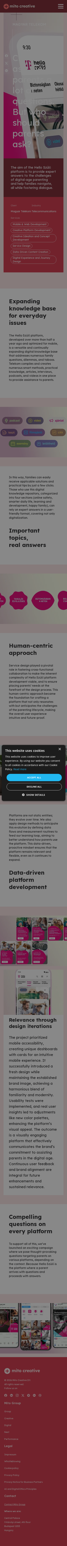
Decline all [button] (34, 786)
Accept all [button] (34, 777)
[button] (33, 795)
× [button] (59, 749)
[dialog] (33, 773)
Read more (19, 769)
